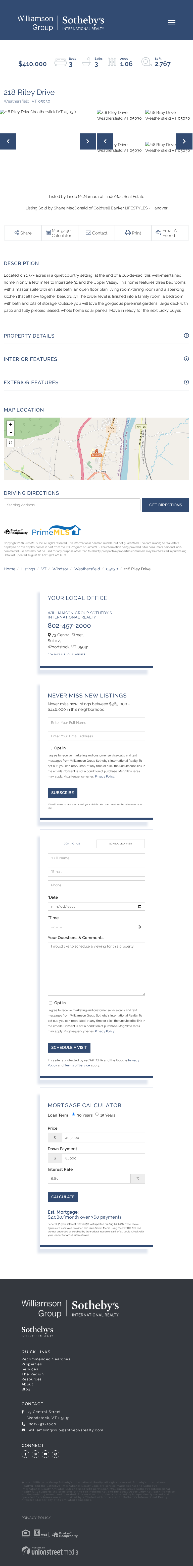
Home (9, 569)
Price (53, 1128)
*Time (53, 917)
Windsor (60, 569)
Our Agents (76, 654)
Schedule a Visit (120, 843)
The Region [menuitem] (33, 1374)
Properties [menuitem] (32, 1364)
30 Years (85, 1115)
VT (43, 569)
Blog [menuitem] (26, 1389)
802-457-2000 (69, 625)
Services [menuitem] (30, 1369)
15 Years (107, 1115)
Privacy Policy (104, 776)
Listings (28, 569)
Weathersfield (87, 569)
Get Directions (165, 505)
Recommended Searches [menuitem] (46, 1359)
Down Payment (62, 1148)
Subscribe (62, 792)
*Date (53, 897)
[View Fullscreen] (10, 443)
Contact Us (56, 654)
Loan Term (58, 1115)
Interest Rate (60, 1169)
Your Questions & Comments (76, 937)
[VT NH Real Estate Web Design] (50, 1550)
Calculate (63, 1197)
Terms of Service (77, 1065)
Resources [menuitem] (32, 1379)
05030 (112, 569)
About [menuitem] (27, 1384)
